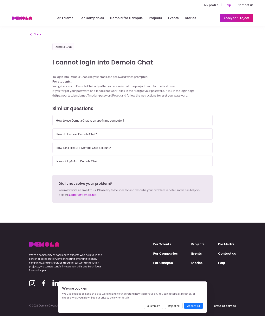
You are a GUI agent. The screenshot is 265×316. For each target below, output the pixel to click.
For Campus (163, 263)
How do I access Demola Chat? (76, 134)
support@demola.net (82, 194)
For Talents (64, 18)
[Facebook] (44, 283)
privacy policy (109, 297)
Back (38, 34)
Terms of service (224, 306)
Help (228, 5)
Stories (190, 18)
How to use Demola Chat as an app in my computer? (90, 120)
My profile (211, 5)
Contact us (245, 5)
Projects (155, 18)
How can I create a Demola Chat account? (83, 147)
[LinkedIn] (55, 283)
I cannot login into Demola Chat (76, 161)
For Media (226, 244)
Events (173, 18)
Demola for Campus (126, 18)
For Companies (92, 18)
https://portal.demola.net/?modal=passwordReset (86, 95)
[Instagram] (32, 283)
